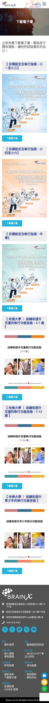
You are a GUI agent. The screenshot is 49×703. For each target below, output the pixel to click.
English (35, 4)
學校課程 (9, 656)
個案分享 (28, 662)
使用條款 (6, 683)
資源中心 (6, 671)
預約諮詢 (28, 671)
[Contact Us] (44, 675)
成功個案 (31, 665)
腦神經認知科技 (35, 644)
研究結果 (9, 665)
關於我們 (9, 644)
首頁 (4, 641)
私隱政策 (9, 686)
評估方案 (28, 650)
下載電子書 (10, 677)
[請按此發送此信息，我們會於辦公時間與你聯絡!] (12, 629)
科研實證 (6, 662)
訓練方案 (6, 650)
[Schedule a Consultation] (44, 682)
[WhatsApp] (44, 688)
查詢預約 (31, 674)
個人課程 (9, 653)
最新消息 (9, 674)
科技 (26, 641)
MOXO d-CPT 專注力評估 (34, 655)
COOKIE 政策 (11, 689)
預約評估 (31, 677)
